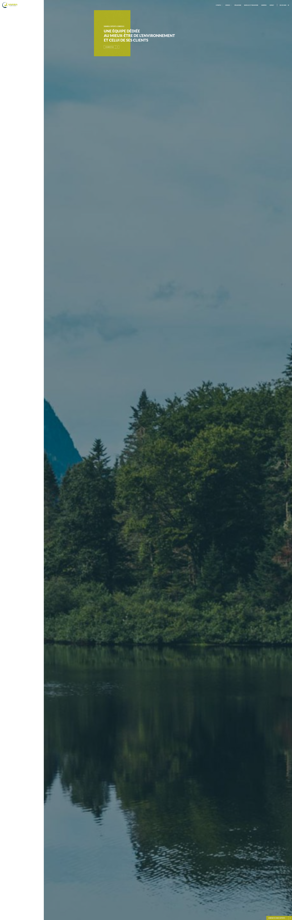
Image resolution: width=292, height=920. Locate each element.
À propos (218, 5)
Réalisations (238, 5)
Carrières (264, 5)
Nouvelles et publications (251, 5)
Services (227, 5)
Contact (272, 5)
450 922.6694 (283, 5)
